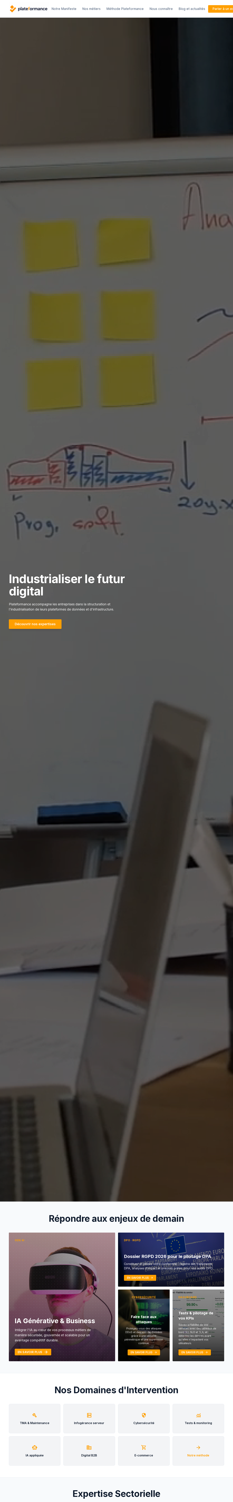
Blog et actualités (192, 8)
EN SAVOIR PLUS (33, 1352)
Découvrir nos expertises (35, 624)
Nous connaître (161, 8)
